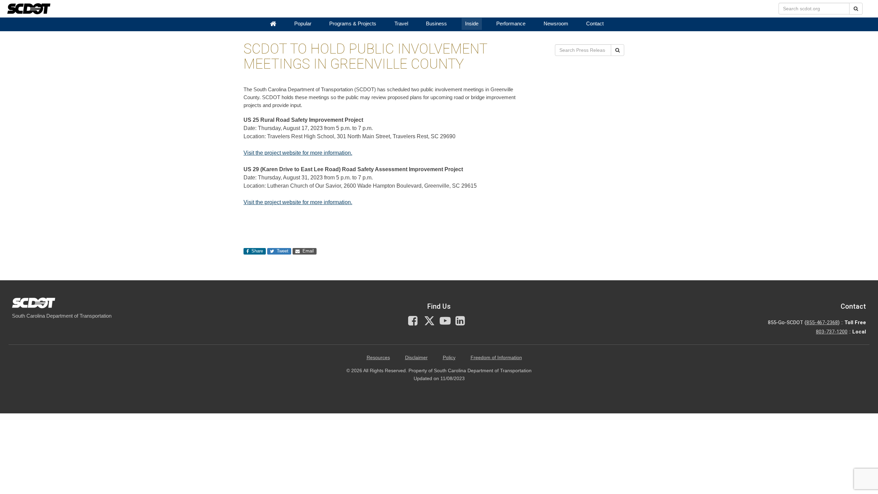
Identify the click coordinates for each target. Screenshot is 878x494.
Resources (378, 357)
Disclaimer (416, 357)
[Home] (273, 24)
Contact (595, 23)
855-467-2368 (822, 322)
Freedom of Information (496, 357)
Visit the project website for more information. (298, 153)
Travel (401, 23)
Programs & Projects (352, 23)
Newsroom (556, 23)
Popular (302, 23)
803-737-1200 (831, 332)
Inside (471, 23)
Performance (510, 23)
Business (436, 23)
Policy (449, 357)
